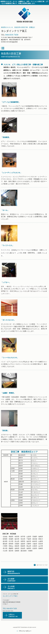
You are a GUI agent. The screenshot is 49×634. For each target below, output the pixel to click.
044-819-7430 (11, 608)
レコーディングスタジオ (11, 172)
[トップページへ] (24, 15)
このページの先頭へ (41, 565)
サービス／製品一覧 (24, 572)
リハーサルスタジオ (10, 357)
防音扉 (5, 430)
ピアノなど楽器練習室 (11, 102)
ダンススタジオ (8, 320)
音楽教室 (6, 137)
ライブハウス (7, 245)
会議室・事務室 (8, 393)
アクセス (24, 587)
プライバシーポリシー (25, 631)
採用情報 (24, 579)
